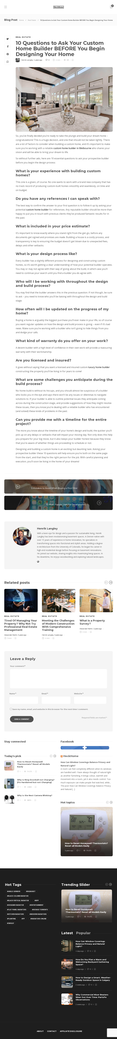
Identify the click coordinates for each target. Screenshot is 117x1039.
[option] (21, 614)
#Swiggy (10, 923)
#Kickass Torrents (40, 910)
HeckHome (70, 756)
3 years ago (58, 635)
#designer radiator (15, 905)
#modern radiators (38, 914)
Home (21, 20)
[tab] (67, 933)
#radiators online (38, 919)
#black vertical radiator (18, 900)
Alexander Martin (10, 635)
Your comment (17, 666)
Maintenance (39, 485)
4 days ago (80, 951)
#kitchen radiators (15, 914)
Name (12, 694)
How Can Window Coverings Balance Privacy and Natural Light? (85, 764)
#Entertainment (36, 905)
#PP (23, 919)
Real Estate (32, 20)
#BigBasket (30, 891)
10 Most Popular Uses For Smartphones (66, 504)
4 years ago (38, 60)
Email (45, 694)
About (40, 1031)
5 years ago (22, 635)
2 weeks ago (80, 985)
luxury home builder (99, 367)
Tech (83, 501)
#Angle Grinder (13, 891)
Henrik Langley (27, 60)
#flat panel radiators (16, 910)
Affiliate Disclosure (71, 1031)
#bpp (37, 900)
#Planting (11, 919)
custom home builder (37, 209)
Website (78, 694)
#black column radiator (17, 896)
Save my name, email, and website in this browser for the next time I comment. (50, 709)
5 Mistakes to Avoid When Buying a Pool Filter (54, 488)
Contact (52, 1031)
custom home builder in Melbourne (72, 148)
